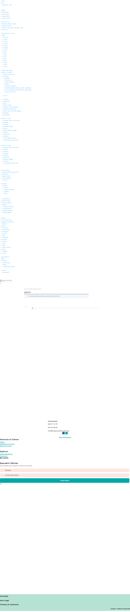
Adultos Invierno (6, 18)
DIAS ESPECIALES (5, 170)
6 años (4, 59)
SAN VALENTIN (6, 199)
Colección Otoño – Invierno (7, 33)
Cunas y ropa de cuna (10, 92)
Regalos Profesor (6, 176)
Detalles (5, 185)
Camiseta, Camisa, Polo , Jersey (11, 147)
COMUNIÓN (5, 174)
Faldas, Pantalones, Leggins (10, 130)
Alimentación (8, 80)
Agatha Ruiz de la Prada (8, 222)
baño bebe (5, 113)
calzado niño (6, 157)
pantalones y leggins (8, 159)
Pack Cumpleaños (6, 178)
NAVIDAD (4, 204)
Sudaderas (5, 122)
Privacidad (4, 596)
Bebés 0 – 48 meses (7, 72)
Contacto (3, 456)
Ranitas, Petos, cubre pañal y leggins (12, 111)
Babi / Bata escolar (6, 25)
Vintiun (3, 249)
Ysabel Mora (5, 231)
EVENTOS (4, 183)
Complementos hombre (9, 266)
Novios (6, 187)
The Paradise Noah (7, 220)
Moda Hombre (6, 262)
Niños (5, 193)
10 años (5, 62)
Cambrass (4, 241)
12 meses (5, 43)
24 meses (5, 47)
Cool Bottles (5, 237)
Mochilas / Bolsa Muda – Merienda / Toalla (12, 27)
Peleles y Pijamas (7, 105)
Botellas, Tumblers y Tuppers (9, 24)
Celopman (4, 251)
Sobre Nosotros (6, 454)
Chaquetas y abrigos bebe (9, 109)
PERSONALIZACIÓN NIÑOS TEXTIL (10, 172)
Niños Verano (5, 12)
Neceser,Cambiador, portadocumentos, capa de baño (18, 90)
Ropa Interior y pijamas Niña (11, 140)
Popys (3, 235)
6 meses (5, 41)
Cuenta (3, 1)
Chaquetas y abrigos (8, 126)
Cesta (2, 3)
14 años (5, 66)
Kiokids (4, 245)
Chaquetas (5, 153)
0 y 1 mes (5, 37)
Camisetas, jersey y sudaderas (10, 107)
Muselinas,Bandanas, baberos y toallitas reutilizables (18, 88)
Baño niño (5, 155)
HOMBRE (4, 260)
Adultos (3, 259)
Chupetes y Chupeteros (11, 86)
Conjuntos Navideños (8, 206)
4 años (4, 55)
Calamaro (4, 224)
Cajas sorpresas (5, 257)
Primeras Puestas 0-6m (9, 74)
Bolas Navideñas (7, 208)
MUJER (3, 270)
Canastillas (6, 78)
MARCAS (3, 218)
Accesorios (6, 76)
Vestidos (5, 128)
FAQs (2, 442)
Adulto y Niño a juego (7, 70)
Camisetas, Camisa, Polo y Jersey (11, 120)
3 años (4, 53)
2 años (4, 51)
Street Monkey (5, 229)
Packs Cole (4, 29)
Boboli (3, 225)
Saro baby (4, 239)
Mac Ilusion (5, 227)
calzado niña (6, 134)
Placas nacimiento (9, 82)
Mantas (7, 84)
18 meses (5, 45)
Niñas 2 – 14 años (6, 118)
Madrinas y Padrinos (9, 189)
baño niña (5, 132)
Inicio (25, 289)
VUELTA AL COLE (5, 22)
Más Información (65, 437)
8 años (4, 60)
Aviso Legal (4, 600)
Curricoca (4, 233)
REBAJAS (3, 10)
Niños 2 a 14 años (6, 145)
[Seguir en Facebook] (63, 433)
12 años (5, 64)
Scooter (4, 253)
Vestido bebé (6, 101)
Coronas (5, 180)
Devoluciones (6, 446)
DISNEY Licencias (6, 247)
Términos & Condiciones (9, 605)
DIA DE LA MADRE (6, 202)
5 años (4, 57)
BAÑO (4, 264)
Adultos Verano (6, 16)
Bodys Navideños (7, 212)
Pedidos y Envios (7, 444)
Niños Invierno (5, 14)
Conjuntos (5, 99)
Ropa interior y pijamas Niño (11, 163)
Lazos (5, 95)
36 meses (5, 49)
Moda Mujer (6, 272)
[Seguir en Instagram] (66, 433)
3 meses (5, 39)
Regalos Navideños (8, 210)
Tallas (3, 35)
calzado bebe (6, 115)
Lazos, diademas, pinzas (10, 138)
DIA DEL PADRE (6, 201)
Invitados (6, 191)
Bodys (4, 103)
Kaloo (3, 243)
